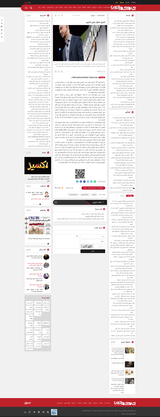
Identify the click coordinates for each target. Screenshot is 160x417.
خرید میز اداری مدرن (38, 345)
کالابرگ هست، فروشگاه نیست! (117, 358)
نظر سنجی (59, 403)
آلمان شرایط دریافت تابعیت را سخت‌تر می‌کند (92, 214)
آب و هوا (74, 403)
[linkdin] (81, 181)
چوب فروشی (46, 303)
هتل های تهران (30, 324)
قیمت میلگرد (29, 344)
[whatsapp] (95, 181)
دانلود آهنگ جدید (38, 313)
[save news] (62, 16)
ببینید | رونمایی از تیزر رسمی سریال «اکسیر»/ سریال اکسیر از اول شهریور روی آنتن (38, 179)
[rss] (1, 37)
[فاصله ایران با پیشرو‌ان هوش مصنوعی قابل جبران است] (46, 288)
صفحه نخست (101, 15)
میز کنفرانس (30, 348)
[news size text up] (56, 72)
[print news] (56, 16)
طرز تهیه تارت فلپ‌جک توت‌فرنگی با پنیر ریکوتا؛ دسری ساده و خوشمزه (121, 189)
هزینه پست (38, 307)
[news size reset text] (59, 72)
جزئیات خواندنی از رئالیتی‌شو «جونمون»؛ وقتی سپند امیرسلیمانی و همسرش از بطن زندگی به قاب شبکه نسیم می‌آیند (117, 388)
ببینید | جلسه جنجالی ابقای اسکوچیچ (95, 216)
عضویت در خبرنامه (82, 403)
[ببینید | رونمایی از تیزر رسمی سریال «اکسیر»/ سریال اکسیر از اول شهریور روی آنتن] (37, 165)
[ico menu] (26, 8)
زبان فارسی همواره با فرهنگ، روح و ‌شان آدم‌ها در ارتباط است (34, 257)
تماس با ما (107, 403)
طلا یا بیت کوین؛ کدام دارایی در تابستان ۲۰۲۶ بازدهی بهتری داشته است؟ (117, 373)
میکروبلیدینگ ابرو (38, 331)
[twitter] (1, 27)
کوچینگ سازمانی (39, 338)
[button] (42, 204)
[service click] (116, 3)
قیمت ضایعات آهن (30, 331)
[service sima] (122, 3)
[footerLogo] (125, 403)
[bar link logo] (27, 3)
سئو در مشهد (29, 312)
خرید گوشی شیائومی (46, 308)
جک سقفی (46, 344)
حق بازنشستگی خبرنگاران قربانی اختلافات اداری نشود (34, 269)
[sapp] (1, 34)
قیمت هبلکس (31, 338)
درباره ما (101, 403)
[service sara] (127, 3)
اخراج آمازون (84, 195)
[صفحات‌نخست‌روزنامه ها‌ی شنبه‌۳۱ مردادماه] (37, 225)
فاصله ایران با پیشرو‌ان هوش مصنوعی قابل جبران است (34, 290)
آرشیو (90, 403)
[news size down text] (62, 72)
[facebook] (84, 181)
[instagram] (1, 20)
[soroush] (77, 181)
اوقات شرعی (67, 403)
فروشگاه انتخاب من (38, 324)
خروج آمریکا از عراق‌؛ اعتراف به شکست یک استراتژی (46, 193)
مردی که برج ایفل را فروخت (118, 363)
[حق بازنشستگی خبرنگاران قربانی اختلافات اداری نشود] (46, 266)
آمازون (94, 195)
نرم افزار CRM (31, 317)
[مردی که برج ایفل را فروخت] (129, 364)
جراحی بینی (30, 303)
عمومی (93, 15)
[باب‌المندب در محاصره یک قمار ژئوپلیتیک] (33, 194)
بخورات (31, 307)
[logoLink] (123, 8)
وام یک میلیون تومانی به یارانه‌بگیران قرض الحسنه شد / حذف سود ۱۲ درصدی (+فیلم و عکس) (80, 219)
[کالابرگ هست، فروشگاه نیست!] (129, 353)
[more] (113, 342)
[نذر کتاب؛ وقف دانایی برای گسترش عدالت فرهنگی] (46, 277)
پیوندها (95, 403)
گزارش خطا (58, 188)
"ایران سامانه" (124, 414)
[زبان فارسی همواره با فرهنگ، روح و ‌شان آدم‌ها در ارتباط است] (46, 257)
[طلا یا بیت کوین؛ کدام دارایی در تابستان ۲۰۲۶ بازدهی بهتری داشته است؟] (129, 372)
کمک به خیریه (47, 331)
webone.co (46, 323)
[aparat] (1, 30)
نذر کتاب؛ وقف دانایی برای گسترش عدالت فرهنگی (34, 279)
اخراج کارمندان (73, 195)
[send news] (59, 15)
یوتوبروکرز (38, 303)
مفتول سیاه (46, 337)
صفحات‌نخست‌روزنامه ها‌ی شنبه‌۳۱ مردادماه (39, 239)
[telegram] (1, 23)
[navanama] (133, 3)
